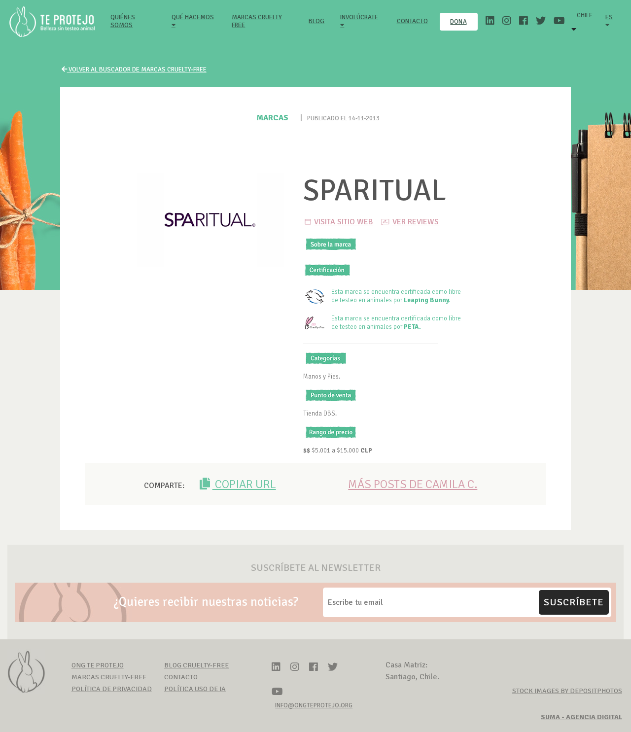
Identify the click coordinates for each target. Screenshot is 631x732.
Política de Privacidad (111, 689)
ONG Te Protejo (97, 665)
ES (609, 17)
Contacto (412, 21)
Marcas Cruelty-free (108, 677)
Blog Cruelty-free (196, 665)
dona (458, 22)
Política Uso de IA (195, 689)
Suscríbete (574, 602)
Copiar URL (244, 484)
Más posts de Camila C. (412, 484)
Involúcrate (359, 17)
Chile (585, 15)
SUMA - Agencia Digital (581, 717)
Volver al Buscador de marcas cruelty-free (137, 69)
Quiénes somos (135, 21)
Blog (316, 21)
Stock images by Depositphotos (567, 691)
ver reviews (415, 222)
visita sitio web (343, 222)
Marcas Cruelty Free (257, 21)
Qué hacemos (193, 17)
